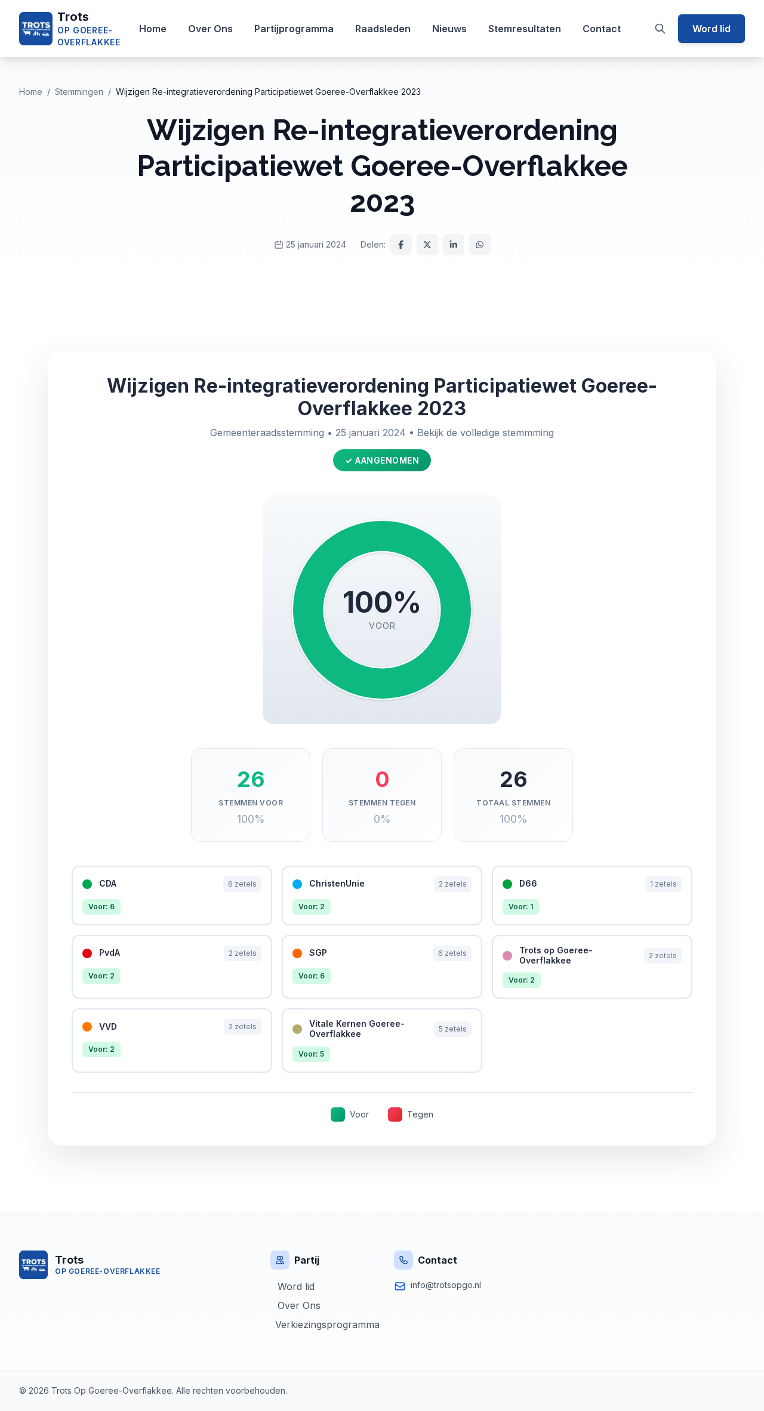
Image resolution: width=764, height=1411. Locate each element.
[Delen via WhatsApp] (480, 244)
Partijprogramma (294, 29)
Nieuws (449, 29)
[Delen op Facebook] (401, 244)
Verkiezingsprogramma (325, 1324)
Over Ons (210, 29)
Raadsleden (383, 29)
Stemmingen (79, 92)
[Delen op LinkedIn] (453, 244)
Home (153, 29)
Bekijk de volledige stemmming (485, 433)
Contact (602, 29)
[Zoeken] (660, 28)
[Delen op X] (427, 244)
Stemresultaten (524, 29)
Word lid (711, 29)
